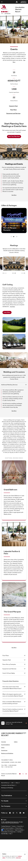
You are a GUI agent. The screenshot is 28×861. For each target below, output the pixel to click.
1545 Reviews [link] (7, 13)
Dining (2, 747)
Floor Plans (13, 109)
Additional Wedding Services (9, 384)
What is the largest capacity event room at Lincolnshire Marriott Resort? (12, 695)
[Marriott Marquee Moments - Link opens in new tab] (14, 220)
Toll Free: (8, 765)
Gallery (16, 741)
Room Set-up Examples (9, 664)
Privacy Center (18, 828)
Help (10, 833)
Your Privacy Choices (8, 830)
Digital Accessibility (19, 830)
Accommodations (5, 744)
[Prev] (11, 236)
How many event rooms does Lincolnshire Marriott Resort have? (11, 687)
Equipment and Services (13, 113)
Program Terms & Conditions (7, 828)
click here (18, 857)
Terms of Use (20, 826)
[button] (17, 2)
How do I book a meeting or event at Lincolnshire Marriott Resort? (12, 710)
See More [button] (14, 195)
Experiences (4, 750)
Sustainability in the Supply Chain (8, 831)
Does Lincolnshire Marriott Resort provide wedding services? (11, 702)
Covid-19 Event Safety (8, 673)
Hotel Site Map (4, 833)
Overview (3, 741)
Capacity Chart (13, 106)
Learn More (7, 312)
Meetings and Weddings (7, 753)
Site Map (19, 831)
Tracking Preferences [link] (5, 826)
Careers (13, 826)
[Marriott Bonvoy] (23, 2)
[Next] (17, 236)
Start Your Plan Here (14, 136)
